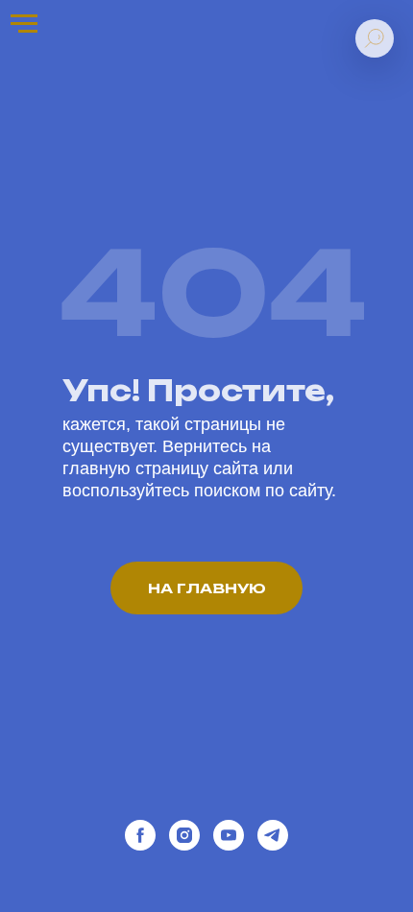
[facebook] (140, 835)
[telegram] (272, 835)
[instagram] (184, 835)
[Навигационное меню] (24, 24)
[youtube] (228, 835)
